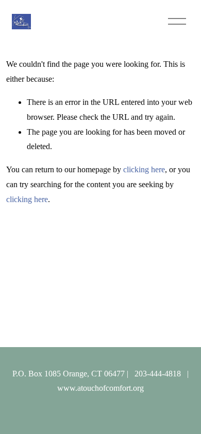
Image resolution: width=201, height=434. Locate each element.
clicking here (144, 169)
